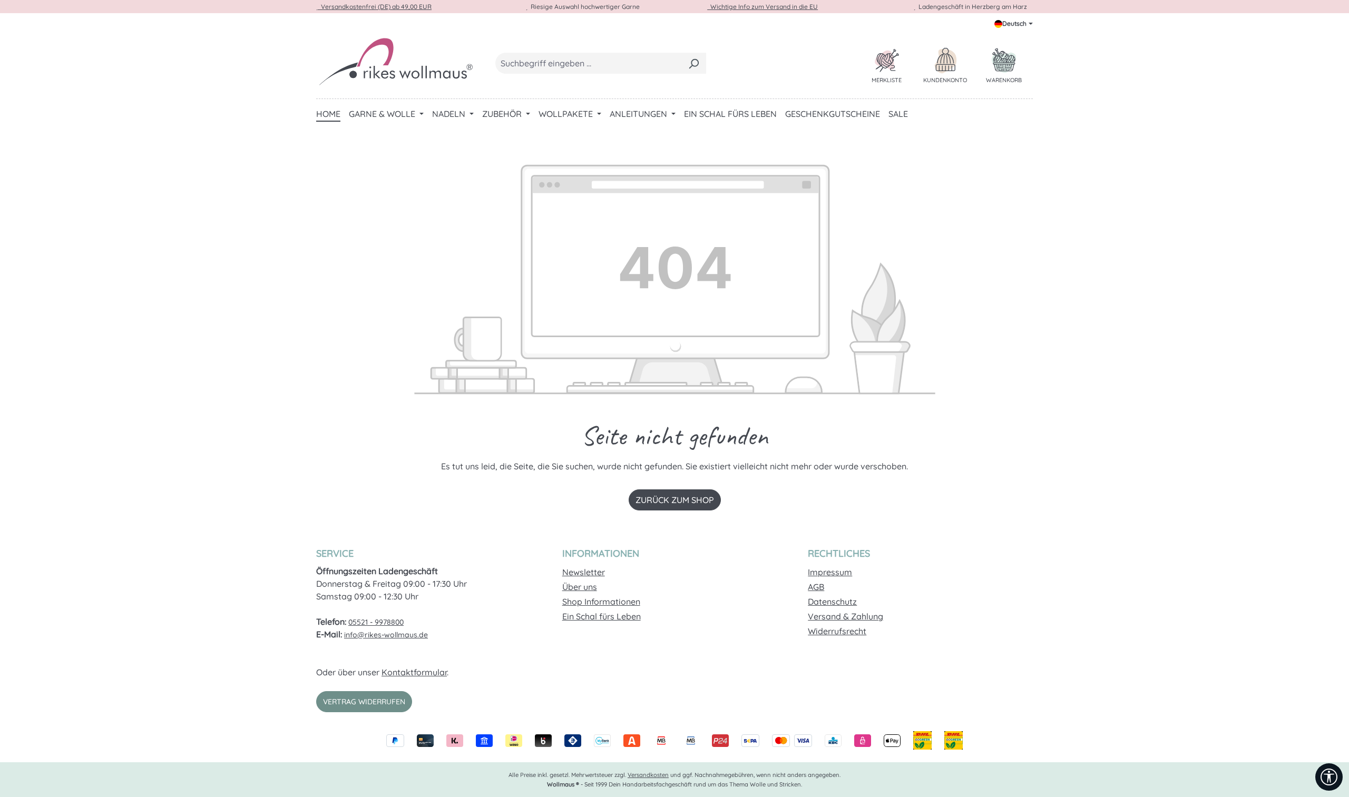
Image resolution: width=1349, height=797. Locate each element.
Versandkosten (648, 775)
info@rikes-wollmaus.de (386, 634)
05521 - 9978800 (376, 622)
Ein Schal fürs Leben (601, 616)
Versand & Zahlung (845, 616)
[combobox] (588, 63)
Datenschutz (832, 601)
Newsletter (583, 572)
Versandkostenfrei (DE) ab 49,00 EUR (375, 7)
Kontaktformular (414, 672)
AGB (816, 587)
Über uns (579, 587)
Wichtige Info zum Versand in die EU (762, 7)
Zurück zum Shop (675, 500)
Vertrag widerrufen (364, 701)
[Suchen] (693, 63)
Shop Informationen (601, 601)
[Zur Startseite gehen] (395, 61)
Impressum (830, 572)
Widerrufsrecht (837, 631)
